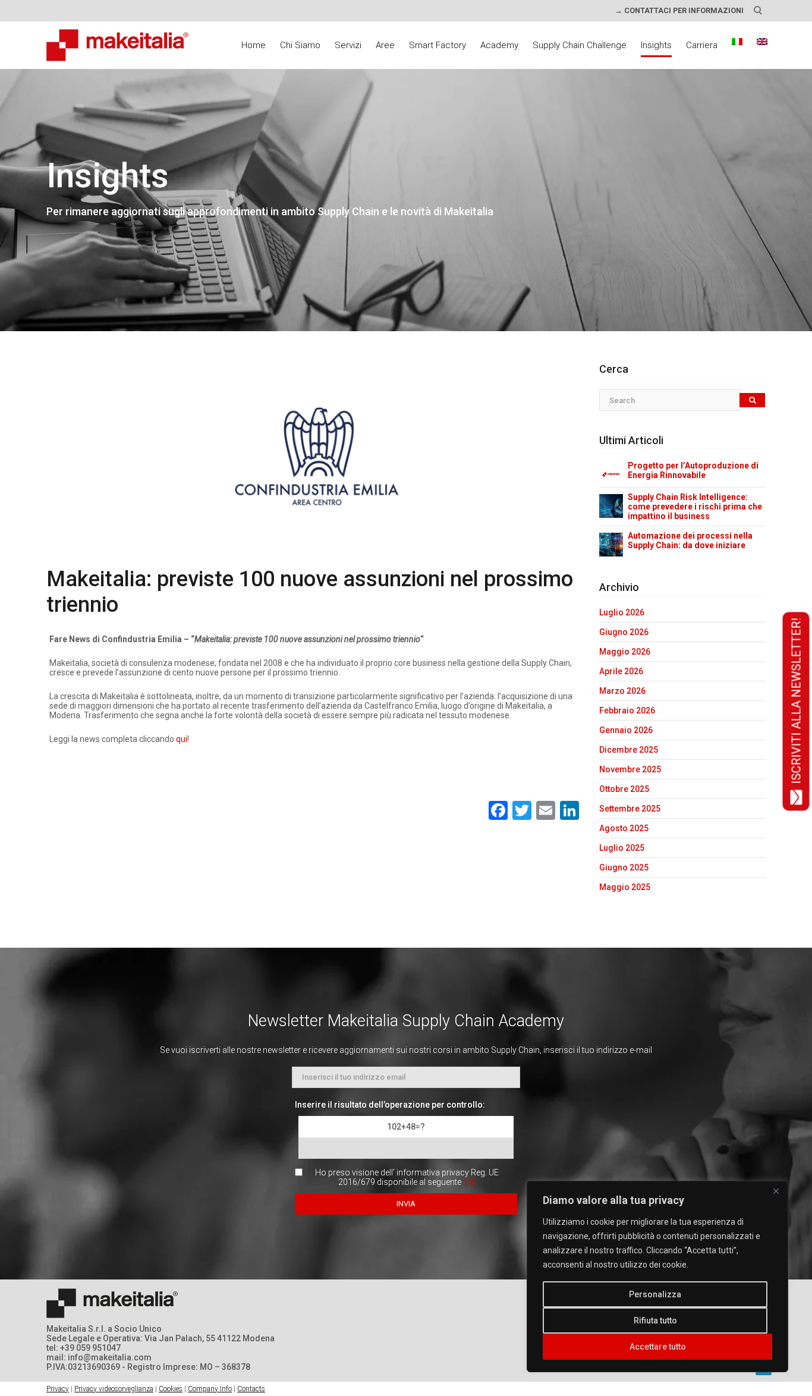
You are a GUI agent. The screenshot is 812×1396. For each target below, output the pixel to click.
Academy (499, 45)
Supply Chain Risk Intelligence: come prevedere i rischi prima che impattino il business (695, 506)
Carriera (701, 45)
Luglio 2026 (621, 612)
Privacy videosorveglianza (113, 1389)
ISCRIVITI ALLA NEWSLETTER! (796, 701)
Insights (656, 45)
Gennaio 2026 (626, 730)
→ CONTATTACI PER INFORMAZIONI (679, 10)
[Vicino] (776, 1191)
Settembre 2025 (629, 808)
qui (181, 739)
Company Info (210, 1389)
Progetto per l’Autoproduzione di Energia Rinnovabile (693, 470)
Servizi (348, 45)
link (469, 1182)
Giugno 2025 (624, 867)
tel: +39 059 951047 (83, 1348)
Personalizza (655, 1294)
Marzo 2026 (622, 691)
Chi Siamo (300, 45)
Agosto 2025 (624, 828)
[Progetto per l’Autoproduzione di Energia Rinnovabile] (611, 474)
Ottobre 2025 (624, 789)
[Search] (752, 400)
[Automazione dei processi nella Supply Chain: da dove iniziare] (611, 544)
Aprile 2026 (621, 671)
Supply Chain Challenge (580, 45)
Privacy (57, 1389)
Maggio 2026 (624, 651)
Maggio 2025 (624, 887)
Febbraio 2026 (627, 710)
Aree (385, 45)
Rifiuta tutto (655, 1320)
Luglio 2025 (621, 848)
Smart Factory (437, 45)
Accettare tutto (658, 1346)
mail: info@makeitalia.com (99, 1357)
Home (253, 45)
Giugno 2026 (624, 632)
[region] (657, 1276)
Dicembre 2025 (628, 749)
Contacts (251, 1389)
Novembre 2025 (630, 769)
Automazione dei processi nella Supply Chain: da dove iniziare (690, 540)
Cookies (170, 1389)
